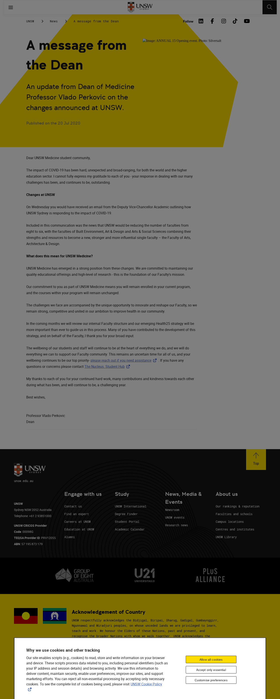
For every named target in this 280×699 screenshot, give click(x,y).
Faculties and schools (234, 514)
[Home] (140, 7)
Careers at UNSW (77, 521)
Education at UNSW (79, 529)
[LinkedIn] (200, 21)
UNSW (30, 21)
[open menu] (11, 7)
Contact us (73, 506)
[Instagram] (223, 21)
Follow (188, 21)
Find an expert (76, 514)
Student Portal (127, 521)
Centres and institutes (235, 529)
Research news (176, 525)
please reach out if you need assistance (124, 360)
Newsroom (172, 510)
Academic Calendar (130, 529)
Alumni (69, 537)
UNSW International (130, 506)
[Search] (269, 7)
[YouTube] (246, 21)
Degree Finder (126, 514)
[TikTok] (235, 21)
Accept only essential (211, 669)
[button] (256, 459)
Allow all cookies (211, 659)
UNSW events (174, 517)
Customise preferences (211, 680)
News (54, 21)
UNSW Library (226, 537)
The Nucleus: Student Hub (108, 366)
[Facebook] (212, 21)
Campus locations (230, 521)
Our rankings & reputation (237, 506)
